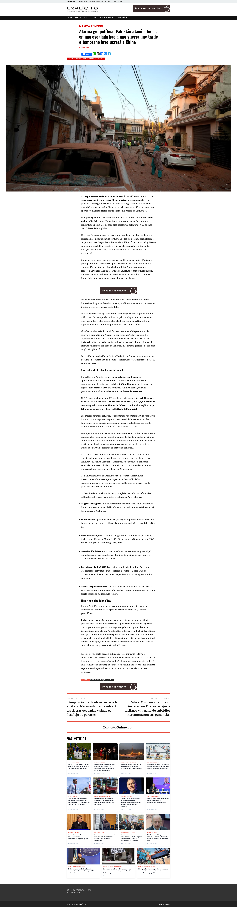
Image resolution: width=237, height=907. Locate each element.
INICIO (70, 18)
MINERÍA (116, 1)
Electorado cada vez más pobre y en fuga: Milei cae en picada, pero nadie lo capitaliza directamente (158, 766)
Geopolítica (99, 679)
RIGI (121, 1)
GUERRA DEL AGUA (122, 18)
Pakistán (111, 679)
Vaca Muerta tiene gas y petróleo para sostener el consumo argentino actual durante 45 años (131, 766)
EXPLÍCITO (82, 904)
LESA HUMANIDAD (83, 1)
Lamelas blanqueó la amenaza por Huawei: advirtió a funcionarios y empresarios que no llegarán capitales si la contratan (131, 802)
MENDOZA (78, 18)
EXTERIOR (93, 18)
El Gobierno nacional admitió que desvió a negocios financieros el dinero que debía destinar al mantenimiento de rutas (81, 871)
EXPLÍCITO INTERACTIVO (106, 18)
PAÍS (85, 18)
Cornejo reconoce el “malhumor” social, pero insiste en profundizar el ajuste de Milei (158, 800)
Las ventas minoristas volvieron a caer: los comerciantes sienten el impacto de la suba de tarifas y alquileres (118, 871)
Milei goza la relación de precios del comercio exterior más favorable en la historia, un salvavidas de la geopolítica (153, 871)
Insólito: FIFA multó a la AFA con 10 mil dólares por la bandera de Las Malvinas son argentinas (78, 766)
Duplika (167, 904)
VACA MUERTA (108, 1)
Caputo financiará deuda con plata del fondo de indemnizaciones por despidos (78, 836)
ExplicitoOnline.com (118, 727)
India (105, 679)
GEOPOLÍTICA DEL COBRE (96, 1)
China (92, 679)
